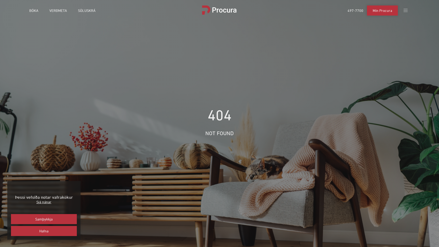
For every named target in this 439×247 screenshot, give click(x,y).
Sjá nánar (43, 202)
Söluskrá (87, 10)
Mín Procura (382, 10)
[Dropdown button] (406, 10)
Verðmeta (58, 10)
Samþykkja (44, 219)
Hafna (43, 231)
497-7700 (355, 10)
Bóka (33, 10)
